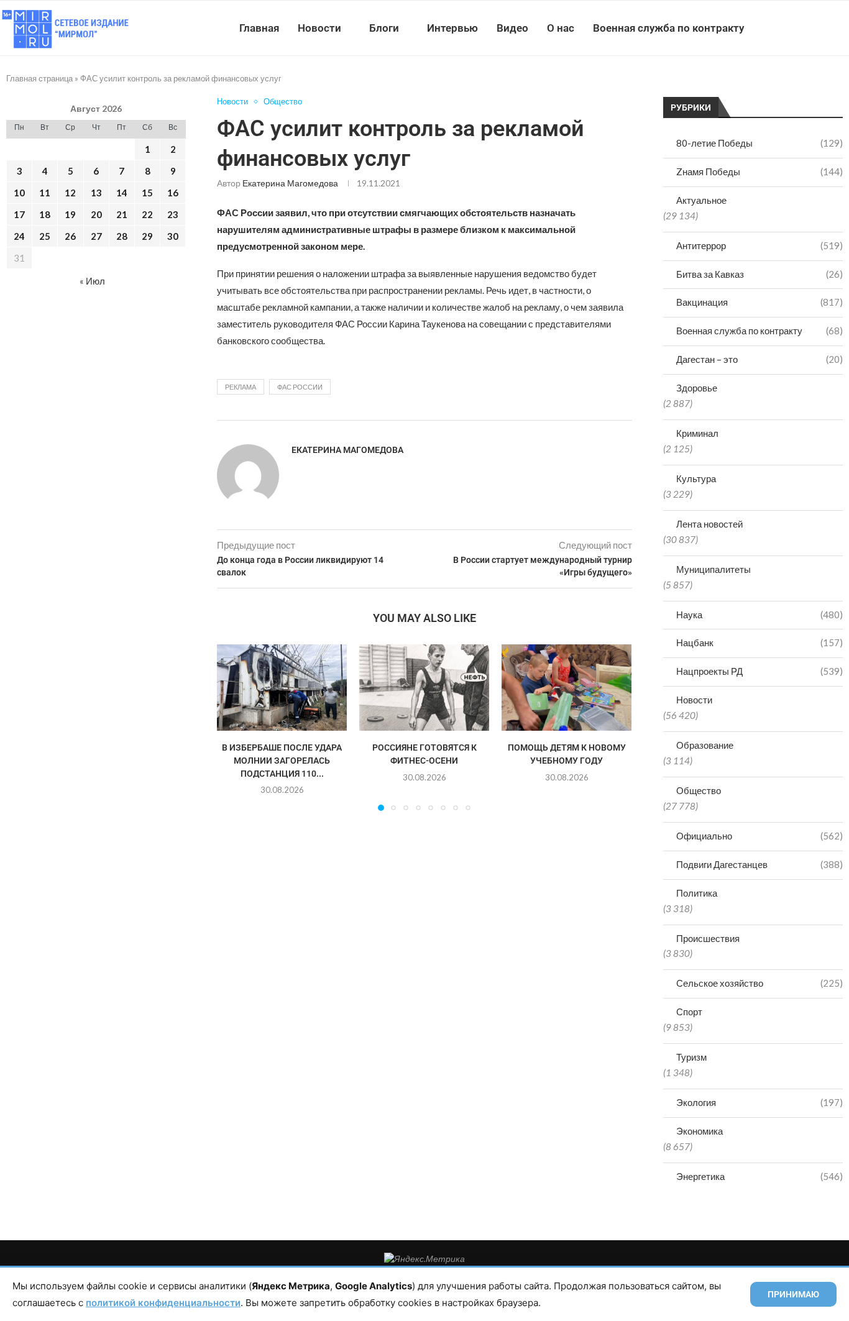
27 (96, 236)
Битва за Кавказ (759, 274)
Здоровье (696, 387)
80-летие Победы (759, 143)
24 (19, 236)
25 (44, 236)
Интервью (452, 28)
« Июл (92, 280)
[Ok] (823, 28)
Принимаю (793, 1294)
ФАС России (300, 387)
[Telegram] (810, 28)
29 (147, 236)
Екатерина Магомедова (290, 183)
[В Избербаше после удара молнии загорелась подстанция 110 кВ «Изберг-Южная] (282, 687)
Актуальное (701, 200)
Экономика (699, 1130)
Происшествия (708, 938)
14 (121, 192)
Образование (704, 745)
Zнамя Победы (759, 171)
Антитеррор (759, 245)
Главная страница (39, 78)
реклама (240, 387)
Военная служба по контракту (668, 28)
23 (172, 214)
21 (121, 214)
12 (70, 192)
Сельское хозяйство (759, 983)
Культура (696, 478)
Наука (759, 614)
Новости (319, 28)
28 (121, 236)
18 (44, 214)
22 (147, 214)
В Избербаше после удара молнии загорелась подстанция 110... (282, 761)
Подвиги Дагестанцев (759, 864)
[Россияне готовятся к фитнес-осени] (424, 687)
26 (70, 236)
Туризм (691, 1057)
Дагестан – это (759, 359)
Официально (759, 835)
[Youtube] (784, 28)
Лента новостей (709, 523)
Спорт (689, 1011)
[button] (233, 727)
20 (96, 214)
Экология (759, 1102)
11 (44, 192)
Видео (512, 28)
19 (70, 214)
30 (172, 236)
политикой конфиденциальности (163, 1303)
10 (19, 192)
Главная (259, 28)
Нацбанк (759, 642)
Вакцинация (759, 302)
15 (147, 192)
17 (19, 214)
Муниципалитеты (713, 569)
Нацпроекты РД (759, 671)
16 (172, 192)
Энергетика (759, 1176)
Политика (696, 892)
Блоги (384, 28)
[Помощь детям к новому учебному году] (566, 687)
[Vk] (797, 28)
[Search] (843, 28)
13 (96, 192)
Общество (698, 790)
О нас (560, 28)
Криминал (697, 433)
